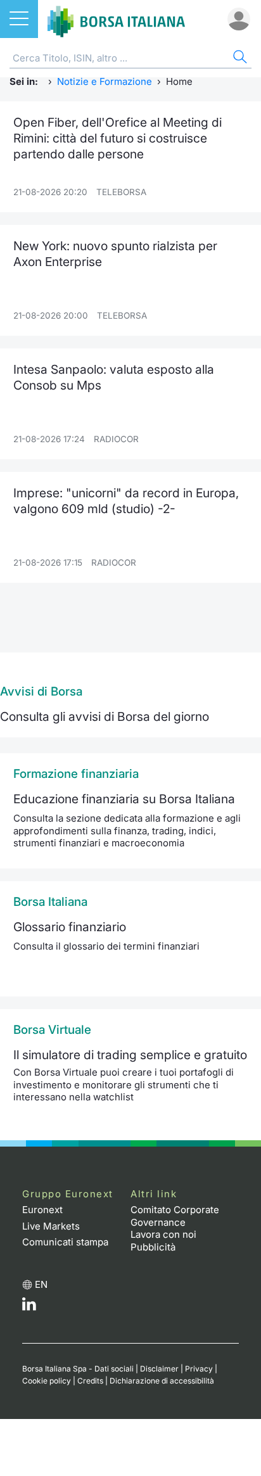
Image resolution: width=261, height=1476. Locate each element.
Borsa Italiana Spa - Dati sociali (78, 1368)
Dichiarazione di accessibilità (162, 1380)
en (41, 1284)
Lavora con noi (163, 1234)
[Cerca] (238, 58)
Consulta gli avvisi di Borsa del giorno (104, 716)
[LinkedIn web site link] (29, 1307)
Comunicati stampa (65, 1242)
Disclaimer (159, 1368)
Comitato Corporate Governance (174, 1216)
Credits (90, 1380)
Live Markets (51, 1226)
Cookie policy (46, 1380)
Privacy (199, 1368)
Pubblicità (152, 1247)
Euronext (42, 1210)
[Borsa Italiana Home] (116, 19)
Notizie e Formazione (104, 81)
